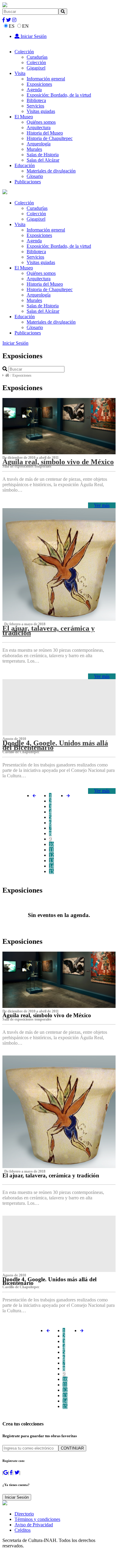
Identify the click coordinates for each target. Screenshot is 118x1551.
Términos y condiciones (37, 1519)
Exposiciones (39, 84)
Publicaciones (28, 181)
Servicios (35, 105)
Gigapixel (36, 67)
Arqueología (39, 143)
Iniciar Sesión (33, 36)
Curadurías (37, 57)
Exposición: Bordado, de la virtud (59, 95)
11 (51, 849)
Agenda (34, 89)
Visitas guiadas (41, 111)
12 (51, 855)
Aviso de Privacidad (34, 1524)
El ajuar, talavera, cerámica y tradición (48, 630)
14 (51, 866)
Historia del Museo (45, 132)
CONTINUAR (72, 1448)
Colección (24, 51)
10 (51, 844)
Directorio (24, 1513)
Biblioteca (36, 100)
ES (12, 26)
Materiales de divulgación (51, 170)
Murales (34, 149)
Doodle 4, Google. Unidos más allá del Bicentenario (55, 745)
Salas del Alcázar (43, 160)
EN (25, 26)
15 (51, 871)
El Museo (24, 116)
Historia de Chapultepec (50, 138)
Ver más (102, 505)
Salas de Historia (43, 154)
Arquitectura (39, 127)
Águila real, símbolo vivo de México (58, 462)
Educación (25, 165)
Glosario (35, 176)
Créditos (23, 1530)
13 (51, 860)
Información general (46, 78)
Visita (20, 73)
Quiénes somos (41, 122)
